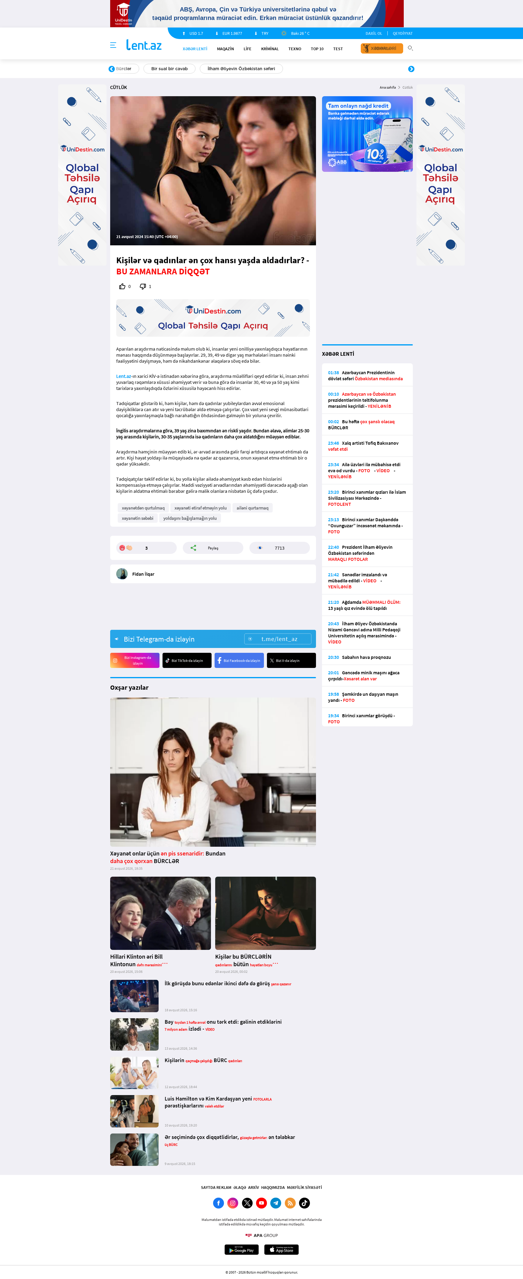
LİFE (248, 48)
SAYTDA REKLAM (216, 1187)
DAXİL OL (374, 33)
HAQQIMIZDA (273, 1187)
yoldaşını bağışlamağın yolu (190, 518)
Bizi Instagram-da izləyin (137, 660)
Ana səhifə (388, 87)
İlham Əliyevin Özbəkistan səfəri (241, 68)
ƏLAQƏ (239, 1187)
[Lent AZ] (144, 45)
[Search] (410, 47)
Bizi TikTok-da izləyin (187, 660)
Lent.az (123, 376)
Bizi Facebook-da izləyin (242, 660)
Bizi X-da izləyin (288, 660)
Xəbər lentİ (195, 48)
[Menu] (113, 45)
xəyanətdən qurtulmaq (143, 508)
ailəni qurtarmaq (252, 508)
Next (411, 69)
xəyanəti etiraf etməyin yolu (201, 508)
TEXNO (294, 48)
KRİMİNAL (270, 48)
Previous (111, 69)
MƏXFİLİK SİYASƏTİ (304, 1187)
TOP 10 (317, 48)
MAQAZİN (225, 48)
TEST (338, 48)
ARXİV (253, 1187)
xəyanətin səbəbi (137, 518)
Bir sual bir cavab (169, 68)
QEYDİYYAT (403, 33)
